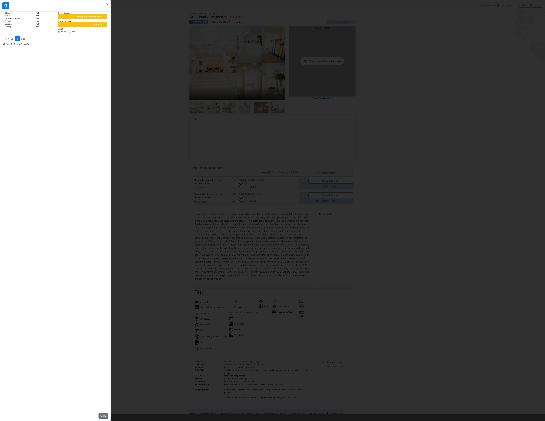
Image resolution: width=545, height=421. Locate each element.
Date (73, 32)
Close (103, 415)
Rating (63, 32)
